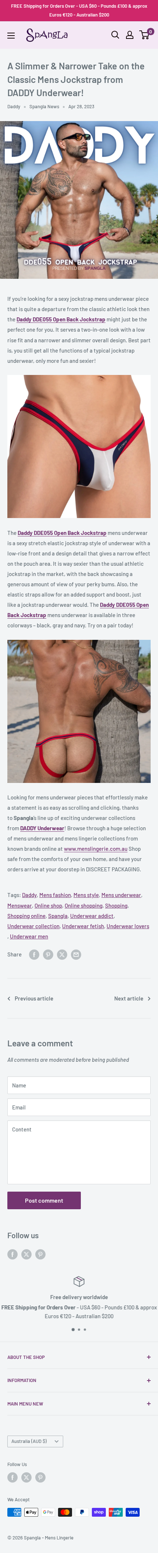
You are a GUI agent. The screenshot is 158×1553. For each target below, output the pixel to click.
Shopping (116, 905)
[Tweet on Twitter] (62, 954)
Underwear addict (92, 915)
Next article (128, 998)
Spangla (58, 915)
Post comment (44, 1200)
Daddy (13, 106)
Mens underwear (121, 895)
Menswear (19, 905)
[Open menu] (11, 36)
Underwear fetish (83, 926)
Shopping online (26, 915)
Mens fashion (55, 895)
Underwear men (29, 936)
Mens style (86, 895)
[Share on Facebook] (34, 954)
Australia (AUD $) (29, 1441)
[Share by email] (76, 954)
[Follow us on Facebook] (12, 1253)
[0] (144, 34)
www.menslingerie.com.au (96, 848)
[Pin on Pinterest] (48, 954)
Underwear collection (33, 926)
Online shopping (84, 905)
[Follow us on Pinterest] (40, 1253)
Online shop (48, 905)
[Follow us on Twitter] (26, 1253)
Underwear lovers (128, 926)
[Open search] (115, 35)
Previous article (34, 998)
